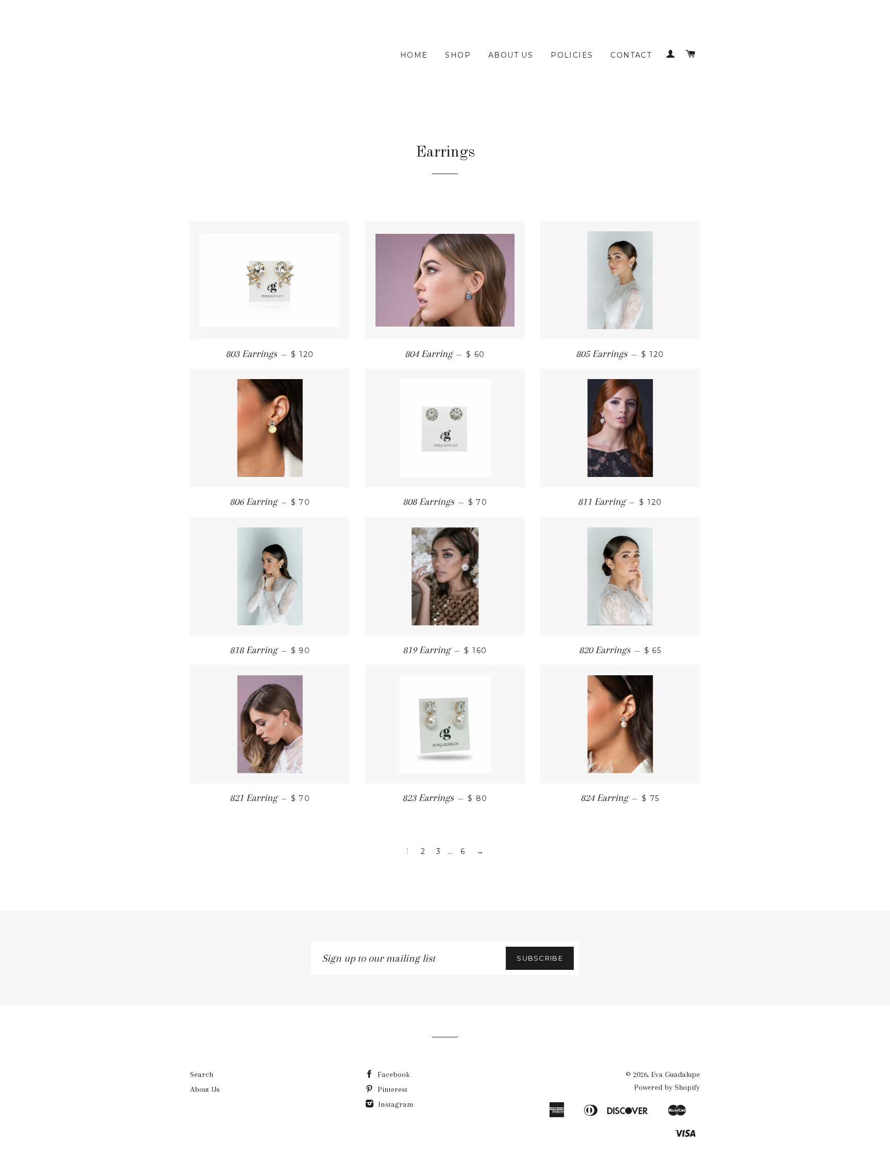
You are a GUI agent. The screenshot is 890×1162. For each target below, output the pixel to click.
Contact (631, 55)
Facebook (392, 1074)
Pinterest (391, 1089)
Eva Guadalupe (675, 1074)
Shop (458, 55)
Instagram (395, 1104)
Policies (572, 55)
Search (201, 1074)
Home (414, 55)
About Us (510, 55)
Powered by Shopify (667, 1087)
